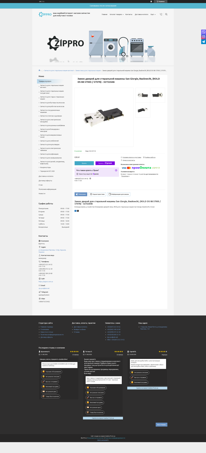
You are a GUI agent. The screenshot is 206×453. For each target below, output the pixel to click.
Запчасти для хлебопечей (49, 141)
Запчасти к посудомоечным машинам (50, 111)
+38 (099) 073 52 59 (113, 332)
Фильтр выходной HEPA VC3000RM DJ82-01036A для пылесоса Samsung (58, 364)
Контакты (128, 14)
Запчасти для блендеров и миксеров (49, 130)
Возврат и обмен (80, 329)
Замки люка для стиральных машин (88, 70)
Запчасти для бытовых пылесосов (52, 103)
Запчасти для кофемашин (49, 154)
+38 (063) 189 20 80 (113, 329)
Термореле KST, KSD (47, 171)
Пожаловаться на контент (95, 438)
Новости (42, 193)
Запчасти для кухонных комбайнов (52, 125)
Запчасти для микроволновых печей (51, 136)
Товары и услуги (45, 81)
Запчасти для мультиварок (49, 144)
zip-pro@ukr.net (44, 288)
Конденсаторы (45, 167)
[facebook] (75, 211)
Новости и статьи (47, 332)
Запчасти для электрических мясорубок (50, 121)
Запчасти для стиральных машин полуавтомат (52, 92)
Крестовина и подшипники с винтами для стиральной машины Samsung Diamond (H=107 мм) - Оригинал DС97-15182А (103, 379)
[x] (78, 211)
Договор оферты (45, 181)
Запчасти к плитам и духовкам (51, 116)
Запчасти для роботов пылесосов (52, 106)
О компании (45, 329)
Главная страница (47, 327)
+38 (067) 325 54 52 (113, 327)
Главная (104, 14)
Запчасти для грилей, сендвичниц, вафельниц (52, 163)
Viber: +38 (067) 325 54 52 (116, 340)
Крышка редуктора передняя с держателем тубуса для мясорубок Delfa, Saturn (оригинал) (147, 365)
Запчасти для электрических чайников (50, 149)
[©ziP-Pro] (45, 14)
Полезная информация (47, 189)
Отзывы (77, 332)
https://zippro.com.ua (46, 281)
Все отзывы (161, 424)
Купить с (101, 163)
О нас (41, 185)
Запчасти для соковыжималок (51, 158)
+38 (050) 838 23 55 (113, 334)
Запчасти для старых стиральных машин (52, 98)
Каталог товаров (116, 14)
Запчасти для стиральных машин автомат (59, 70)
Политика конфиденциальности (52, 334)
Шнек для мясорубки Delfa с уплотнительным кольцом (145, 361)
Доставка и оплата (141, 14)
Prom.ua (112, 436)
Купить (84, 163)
